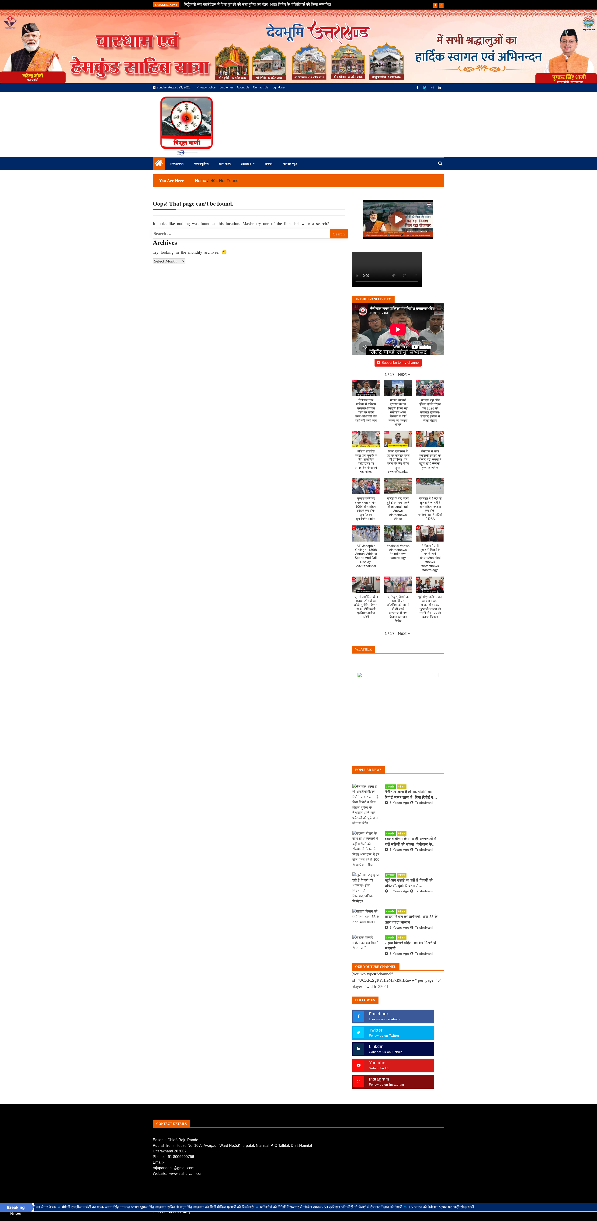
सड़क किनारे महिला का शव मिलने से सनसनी (410, 945)
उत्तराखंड (246, 163)
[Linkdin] (439, 87)
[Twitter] (425, 87)
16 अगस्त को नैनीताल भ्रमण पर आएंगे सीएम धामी (381, 1207)
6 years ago (399, 891)
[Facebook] (418, 87)
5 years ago (399, 803)
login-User (278, 87)
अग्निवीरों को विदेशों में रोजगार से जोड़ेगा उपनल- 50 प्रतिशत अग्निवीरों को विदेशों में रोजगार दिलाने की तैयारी (271, 1207)
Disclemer (226, 87)
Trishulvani (424, 803)
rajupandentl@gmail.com (173, 1168)
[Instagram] (432, 87)
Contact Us (260, 87)
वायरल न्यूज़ (290, 163)
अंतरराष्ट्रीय (177, 163)
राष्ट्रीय (269, 163)
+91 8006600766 (180, 1157)
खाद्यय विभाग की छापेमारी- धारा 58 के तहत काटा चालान (411, 919)
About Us (243, 87)
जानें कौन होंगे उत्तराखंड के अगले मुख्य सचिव (214, 4)
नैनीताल (402, 786)
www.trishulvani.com (186, 1174)
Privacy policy (206, 87)
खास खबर (225, 163)
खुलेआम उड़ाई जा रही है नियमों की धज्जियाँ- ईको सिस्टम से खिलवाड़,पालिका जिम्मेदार (409, 883)
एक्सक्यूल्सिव (201, 163)
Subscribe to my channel (400, 362)
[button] (404, 374)
